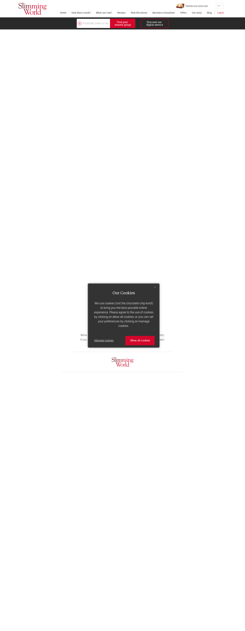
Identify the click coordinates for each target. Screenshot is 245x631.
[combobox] (106, 23)
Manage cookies (104, 340)
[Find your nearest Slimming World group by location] (80, 23)
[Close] (155, 287)
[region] (124, 315)
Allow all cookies (140, 340)
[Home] (32, 9)
